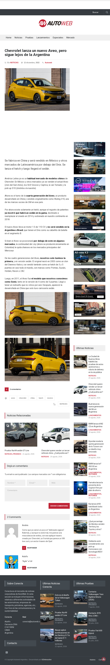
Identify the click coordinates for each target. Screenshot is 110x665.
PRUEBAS (17, 454)
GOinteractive (47, 660)
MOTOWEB (93, 474)
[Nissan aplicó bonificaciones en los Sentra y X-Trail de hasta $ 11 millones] (47, 635)
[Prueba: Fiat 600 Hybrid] (80, 636)
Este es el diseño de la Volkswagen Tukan (62, 597)
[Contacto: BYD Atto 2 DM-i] (80, 618)
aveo (13, 398)
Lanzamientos (43, 37)
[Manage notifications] (104, 659)
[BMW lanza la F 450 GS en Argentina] (80, 469)
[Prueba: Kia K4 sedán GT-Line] (21, 435)
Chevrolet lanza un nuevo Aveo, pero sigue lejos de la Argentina (36, 52)
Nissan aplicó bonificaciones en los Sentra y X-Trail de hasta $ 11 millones (63, 635)
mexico (50, 398)
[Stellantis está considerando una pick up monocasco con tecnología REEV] (80, 546)
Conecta (85, 38)
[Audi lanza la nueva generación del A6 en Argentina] (80, 409)
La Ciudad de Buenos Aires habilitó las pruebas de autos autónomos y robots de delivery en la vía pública (96, 364)
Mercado (70, 37)
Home (8, 37)
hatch (41, 398)
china (32, 398)
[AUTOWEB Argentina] (55, 26)
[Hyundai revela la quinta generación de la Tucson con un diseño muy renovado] (80, 446)
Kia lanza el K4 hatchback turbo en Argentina (95, 506)
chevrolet (22, 398)
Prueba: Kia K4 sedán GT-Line (17, 450)
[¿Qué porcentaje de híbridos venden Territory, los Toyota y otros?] (80, 527)
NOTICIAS (14, 63)
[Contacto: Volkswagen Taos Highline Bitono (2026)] (80, 597)
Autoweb (48, 63)
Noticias (18, 37)
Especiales (58, 37)
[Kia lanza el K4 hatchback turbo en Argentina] (80, 509)
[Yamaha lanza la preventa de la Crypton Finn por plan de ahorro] (80, 488)
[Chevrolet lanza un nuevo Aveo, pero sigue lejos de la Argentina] (37, 89)
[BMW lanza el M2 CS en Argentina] (80, 429)
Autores (92, 660)
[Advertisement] (55, 4)
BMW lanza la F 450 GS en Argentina (95, 466)
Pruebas (29, 37)
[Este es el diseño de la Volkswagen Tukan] (47, 600)
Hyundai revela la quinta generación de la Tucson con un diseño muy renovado (96, 446)
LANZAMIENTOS (95, 415)
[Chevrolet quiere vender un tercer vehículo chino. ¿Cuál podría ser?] (57, 435)
